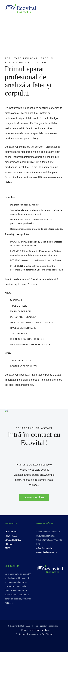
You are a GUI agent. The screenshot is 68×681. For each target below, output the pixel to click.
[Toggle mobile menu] (62, 10)
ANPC (7, 548)
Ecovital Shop (42, 630)
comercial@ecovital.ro (46, 552)
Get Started (47, 634)
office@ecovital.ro (44, 548)
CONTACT (9, 544)
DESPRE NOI (11, 531)
